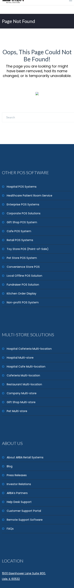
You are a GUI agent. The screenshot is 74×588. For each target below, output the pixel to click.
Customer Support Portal (24, 511)
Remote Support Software (25, 520)
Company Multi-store (22, 393)
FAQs (10, 529)
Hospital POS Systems (22, 187)
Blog (9, 466)
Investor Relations (19, 484)
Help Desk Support (19, 502)
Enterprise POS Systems (23, 204)
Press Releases (17, 475)
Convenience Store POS (23, 267)
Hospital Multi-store (20, 358)
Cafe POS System (19, 231)
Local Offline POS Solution (24, 276)
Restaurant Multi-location (24, 384)
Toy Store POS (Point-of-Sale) (28, 249)
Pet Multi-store (17, 411)
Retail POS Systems (20, 240)
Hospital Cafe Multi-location (26, 367)
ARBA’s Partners (17, 493)
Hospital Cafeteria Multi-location (29, 349)
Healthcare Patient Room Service (29, 196)
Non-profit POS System (23, 302)
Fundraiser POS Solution (23, 285)
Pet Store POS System (22, 258)
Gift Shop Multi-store (21, 402)
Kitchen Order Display (21, 293)
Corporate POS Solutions (23, 213)
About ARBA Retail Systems (25, 457)
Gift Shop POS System (22, 222)
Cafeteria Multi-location (23, 375)
